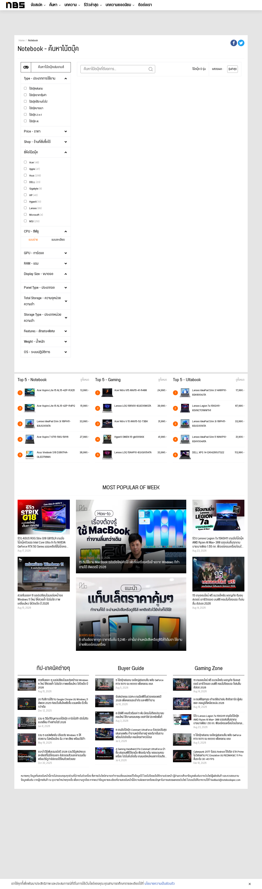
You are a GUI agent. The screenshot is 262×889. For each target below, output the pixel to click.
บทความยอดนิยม (118, 5)
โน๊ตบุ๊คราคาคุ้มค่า (37, 95)
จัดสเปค (36, 5)
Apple (34, 169)
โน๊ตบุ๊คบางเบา (36, 108)
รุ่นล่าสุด (232, 69)
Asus (35, 175)
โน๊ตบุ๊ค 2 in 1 (35, 115)
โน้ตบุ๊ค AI (33, 121)
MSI (34, 221)
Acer (34, 162)
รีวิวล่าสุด (91, 5)
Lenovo (35, 208)
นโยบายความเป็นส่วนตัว (160, 884)
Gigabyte (35, 188)
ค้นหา (53, 5)
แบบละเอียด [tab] (58, 240)
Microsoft (36, 215)
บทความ (70, 5)
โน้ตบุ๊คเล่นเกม (36, 88)
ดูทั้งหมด (84, 380)
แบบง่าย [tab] (33, 240)
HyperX (35, 201)
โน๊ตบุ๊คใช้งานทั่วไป (38, 101)
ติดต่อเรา (145, 5)
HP (33, 195)
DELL (34, 182)
